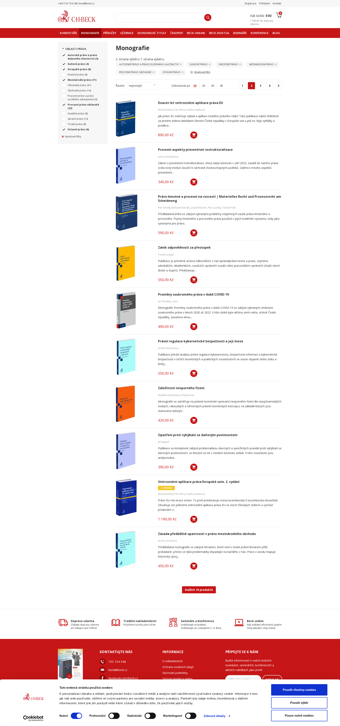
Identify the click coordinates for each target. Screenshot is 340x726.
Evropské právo (77, 69)
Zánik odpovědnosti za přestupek (184, 247)
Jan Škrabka (164, 301)
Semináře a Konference (197, 621)
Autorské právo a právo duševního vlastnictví (82, 56)
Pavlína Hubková (195, 109)
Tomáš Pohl (228, 207)
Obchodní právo (77, 90)
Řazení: (120, 85)
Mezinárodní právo (79, 80)
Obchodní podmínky (175, 673)
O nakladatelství (172, 661)
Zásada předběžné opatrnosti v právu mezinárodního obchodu (207, 534)
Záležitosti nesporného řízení (181, 388)
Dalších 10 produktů (199, 590)
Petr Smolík (164, 207)
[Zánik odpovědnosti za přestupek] (134, 263)
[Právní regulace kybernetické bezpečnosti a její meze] (134, 357)
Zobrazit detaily (214, 716)
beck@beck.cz (117, 670)
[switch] (114, 716)
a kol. (175, 301)
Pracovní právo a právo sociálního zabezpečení (81, 97)
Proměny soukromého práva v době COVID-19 (193, 294)
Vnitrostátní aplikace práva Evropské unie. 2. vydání (198, 482)
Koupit (193, 135)
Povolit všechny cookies (299, 689)
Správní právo (75, 118)
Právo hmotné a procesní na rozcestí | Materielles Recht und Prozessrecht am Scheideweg (219, 199)
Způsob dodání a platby (177, 679)
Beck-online (255, 621)
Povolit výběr (299, 702)
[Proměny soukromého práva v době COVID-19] (134, 310)
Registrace (250, 3)
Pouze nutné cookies (299, 715)
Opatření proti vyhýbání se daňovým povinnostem (197, 435)
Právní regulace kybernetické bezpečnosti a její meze (200, 341)
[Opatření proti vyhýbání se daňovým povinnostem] (134, 450)
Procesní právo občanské (83, 104)
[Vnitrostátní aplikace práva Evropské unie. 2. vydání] (134, 497)
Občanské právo (77, 85)
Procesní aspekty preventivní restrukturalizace (195, 150)
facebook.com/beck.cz (123, 678)
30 (212, 85)
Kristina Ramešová (168, 348)
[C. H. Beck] (82, 16)
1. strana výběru (152, 59)
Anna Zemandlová (168, 156)
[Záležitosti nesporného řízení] (134, 403)
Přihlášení (264, 3)
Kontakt (277, 3)
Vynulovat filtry (73, 136)
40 (221, 85)
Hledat (207, 17)
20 (203, 85)
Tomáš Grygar (166, 254)
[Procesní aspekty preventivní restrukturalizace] (134, 165)
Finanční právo (76, 74)
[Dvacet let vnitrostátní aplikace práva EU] (134, 118)
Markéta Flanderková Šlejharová (176, 395)
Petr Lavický (214, 207)
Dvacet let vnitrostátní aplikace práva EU (190, 103)
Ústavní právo (76, 129)
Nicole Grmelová (167, 540)
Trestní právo (75, 124)
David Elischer (199, 207)
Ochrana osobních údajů (178, 667)
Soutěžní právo (76, 113)
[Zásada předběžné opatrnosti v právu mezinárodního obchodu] (134, 549)
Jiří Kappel (163, 442)
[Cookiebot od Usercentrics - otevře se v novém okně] (33, 718)
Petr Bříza (179, 109)
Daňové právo (76, 64)
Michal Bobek (165, 109)
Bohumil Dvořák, (181, 207)
